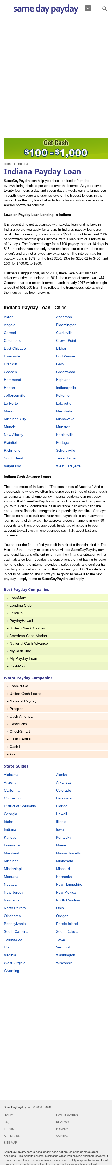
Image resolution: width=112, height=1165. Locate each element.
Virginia (10, 955)
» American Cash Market (27, 636)
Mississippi (13, 869)
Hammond (12, 380)
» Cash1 (13, 747)
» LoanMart (16, 598)
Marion (9, 411)
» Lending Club (19, 605)
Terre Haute (66, 458)
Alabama (11, 774)
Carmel (10, 333)
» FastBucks (17, 724)
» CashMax (16, 666)
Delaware (64, 798)
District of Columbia (20, 806)
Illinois (61, 822)
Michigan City (15, 419)
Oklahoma (12, 916)
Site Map (10, 1142)
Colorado (63, 790)
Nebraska (64, 876)
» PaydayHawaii (20, 620)
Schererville (65, 450)
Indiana (10, 829)
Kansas (10, 837)
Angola (9, 325)
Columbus (12, 340)
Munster (63, 427)
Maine (61, 845)
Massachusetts (68, 853)
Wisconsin (64, 963)
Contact (63, 1135)
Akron (9, 317)
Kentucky (63, 837)
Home (8, 164)
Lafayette (63, 403)
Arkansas (63, 782)
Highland (63, 380)
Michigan (11, 861)
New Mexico (66, 892)
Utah (8, 947)
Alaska (61, 774)
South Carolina (16, 931)
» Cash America (20, 716)
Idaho (8, 822)
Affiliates (12, 1135)
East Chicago (15, 348)
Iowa (60, 829)
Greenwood (65, 372)
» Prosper (15, 709)
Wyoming (11, 971)
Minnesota (64, 861)
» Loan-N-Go (17, 686)
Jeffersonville (15, 395)
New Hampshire (69, 884)
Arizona (10, 782)
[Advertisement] (56, 77)
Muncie (10, 427)
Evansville (12, 356)
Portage (62, 442)
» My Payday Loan (22, 658)
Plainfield (11, 442)
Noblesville (65, 435)
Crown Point (66, 340)
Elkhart (61, 348)
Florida (61, 806)
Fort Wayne (65, 356)
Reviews (62, 1122)
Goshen (10, 372)
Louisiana (12, 845)
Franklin (10, 364)
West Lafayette (68, 466)
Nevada (10, 884)
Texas (61, 939)
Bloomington (66, 325)
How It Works (67, 1115)
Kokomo (63, 395)
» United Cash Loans (24, 693)
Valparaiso (12, 466)
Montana (11, 876)
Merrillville (64, 411)
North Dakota (15, 908)
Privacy (62, 1128)
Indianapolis (66, 387)
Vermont (63, 947)
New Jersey (13, 892)
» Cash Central (19, 739)
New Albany (13, 435)
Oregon (62, 916)
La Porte (11, 403)
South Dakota (67, 931)
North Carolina (68, 900)
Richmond (12, 450)
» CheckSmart (18, 731)
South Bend (13, 458)
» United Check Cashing (26, 628)
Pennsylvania (15, 924)
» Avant (13, 754)
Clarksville (64, 333)
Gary (60, 364)
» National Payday (21, 701)
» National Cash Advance (27, 643)
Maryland (11, 853)
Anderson (64, 317)
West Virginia (15, 963)
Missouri (63, 869)
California (12, 790)
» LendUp (15, 613)
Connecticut (13, 798)
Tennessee (13, 939)
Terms (9, 1128)
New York (12, 900)
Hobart (9, 387)
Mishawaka (65, 419)
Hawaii (61, 814)
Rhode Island (67, 924)
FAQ (7, 1122)
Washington (65, 955)
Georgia (10, 814)
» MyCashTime (19, 651)
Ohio (60, 908)
